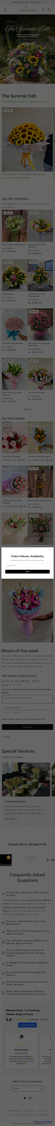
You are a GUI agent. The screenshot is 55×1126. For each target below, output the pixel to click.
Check (28, 571)
